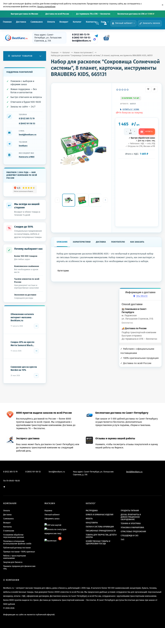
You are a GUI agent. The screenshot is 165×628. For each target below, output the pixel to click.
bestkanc (23, 146)
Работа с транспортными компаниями (14, 557)
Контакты (91, 21)
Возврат (63, 21)
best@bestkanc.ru (81, 40)
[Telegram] (96, 36)
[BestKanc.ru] (15, 38)
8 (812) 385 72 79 (26, 118)
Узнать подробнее (46, 6)
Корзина (48, 510)
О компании (8, 531)
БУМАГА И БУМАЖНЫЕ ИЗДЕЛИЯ (99, 514)
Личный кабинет (52, 514)
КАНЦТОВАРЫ (92, 523)
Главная (7, 21)
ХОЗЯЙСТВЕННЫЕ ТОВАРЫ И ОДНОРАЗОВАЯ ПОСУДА (98, 542)
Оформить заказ (51, 519)
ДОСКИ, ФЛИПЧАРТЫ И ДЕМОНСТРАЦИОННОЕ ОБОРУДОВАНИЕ (131, 517)
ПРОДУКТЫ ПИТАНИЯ (130, 510)
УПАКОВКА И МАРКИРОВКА (132, 527)
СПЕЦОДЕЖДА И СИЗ (129, 535)
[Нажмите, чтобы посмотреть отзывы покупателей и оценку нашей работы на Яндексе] (25, 189)
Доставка (21, 21)
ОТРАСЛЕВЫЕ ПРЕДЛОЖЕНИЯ (133, 531)
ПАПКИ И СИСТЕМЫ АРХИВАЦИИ (100, 527)
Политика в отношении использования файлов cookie (17, 542)
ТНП (122, 539)
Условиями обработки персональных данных (13, 536)
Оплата (51, 21)
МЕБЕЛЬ (89, 519)
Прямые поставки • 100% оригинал (19, 552)
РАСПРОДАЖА (92, 510)
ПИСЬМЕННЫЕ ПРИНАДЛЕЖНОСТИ (101, 531)
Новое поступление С (83, 52)
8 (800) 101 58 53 (27, 123)
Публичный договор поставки (17, 548)
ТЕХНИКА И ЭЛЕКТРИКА (131, 523)
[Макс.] (94, 39)
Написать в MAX (26, 157)
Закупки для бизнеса (12, 562)
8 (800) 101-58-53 (81, 37)
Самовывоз (37, 21)
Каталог (77, 21)
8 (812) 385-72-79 (80, 34)
